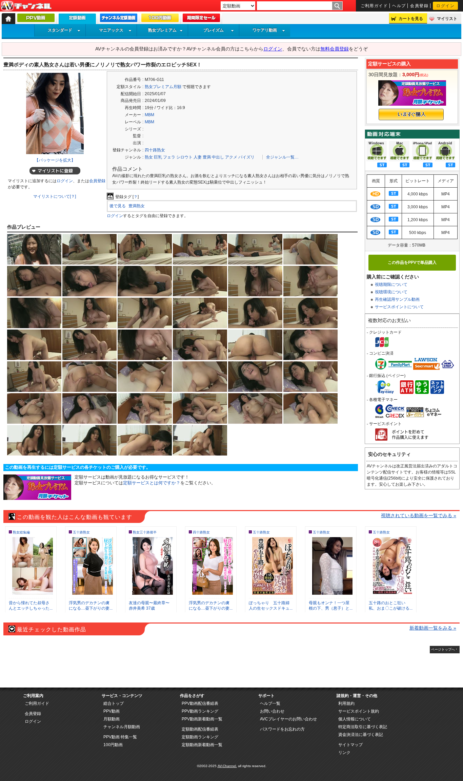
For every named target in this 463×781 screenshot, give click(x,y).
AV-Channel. (227, 766)
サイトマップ (350, 744)
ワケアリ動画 (265, 30)
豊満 (207, 157)
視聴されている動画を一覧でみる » (418, 515)
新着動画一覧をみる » (432, 628)
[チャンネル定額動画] (118, 19)
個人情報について (354, 719)
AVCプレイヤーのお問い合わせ (288, 719)
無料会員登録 (334, 48)
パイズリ (246, 157)
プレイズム (213, 30)
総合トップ (113, 703)
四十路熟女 (155, 150)
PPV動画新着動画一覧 (202, 719)
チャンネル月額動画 (121, 726)
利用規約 (346, 703)
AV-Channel (26, 6)
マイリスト (447, 18)
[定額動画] (77, 20)
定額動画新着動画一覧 (202, 744)
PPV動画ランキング (200, 711)
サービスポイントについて (399, 306)
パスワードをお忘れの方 (282, 729)
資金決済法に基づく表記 (360, 734)
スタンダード (60, 30)
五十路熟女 (81, 532)
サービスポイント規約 (358, 711)
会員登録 (419, 5)
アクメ (231, 157)
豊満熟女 (136, 206)
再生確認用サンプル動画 (397, 299)
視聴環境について (391, 292)
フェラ (169, 157)
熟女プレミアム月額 (163, 86)
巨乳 (158, 157)
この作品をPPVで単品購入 (412, 262)
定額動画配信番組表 (200, 729)
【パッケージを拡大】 (55, 160)
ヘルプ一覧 (270, 703)
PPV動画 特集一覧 (120, 737)
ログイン (445, 5)
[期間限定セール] (201, 19)
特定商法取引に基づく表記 (362, 726)
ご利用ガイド (374, 5)
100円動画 (113, 744)
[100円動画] (160, 19)
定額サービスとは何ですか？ (151, 482)
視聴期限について (391, 284)
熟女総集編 (21, 532)
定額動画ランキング (200, 737)
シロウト (184, 157)
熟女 (149, 157)
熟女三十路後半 (145, 532)
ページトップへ (443, 649)
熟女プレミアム (162, 30)
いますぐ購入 (411, 114)
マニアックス (111, 30)
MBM (149, 114)
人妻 (198, 157)
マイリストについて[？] (54, 196)
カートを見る (411, 18)
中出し (218, 157)
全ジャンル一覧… (282, 157)
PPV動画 (111, 711)
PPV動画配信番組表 (200, 703)
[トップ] (8, 18)
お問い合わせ (272, 711)
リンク (344, 752)
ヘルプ (399, 5)
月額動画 (111, 719)
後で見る (117, 206)
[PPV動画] (36, 19)
